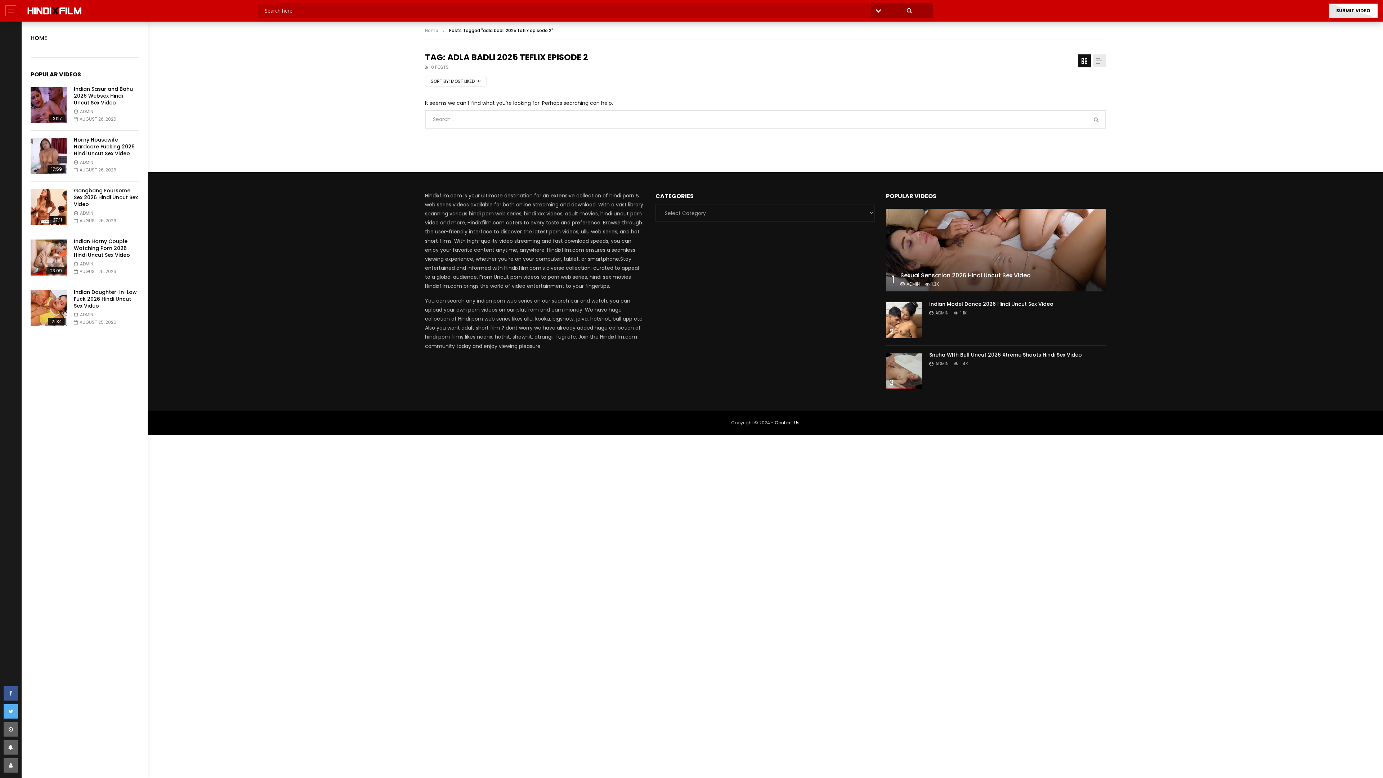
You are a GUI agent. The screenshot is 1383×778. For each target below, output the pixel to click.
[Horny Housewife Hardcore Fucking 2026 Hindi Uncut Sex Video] (49, 156)
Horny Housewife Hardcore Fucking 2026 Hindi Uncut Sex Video (104, 146)
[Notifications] (11, 747)
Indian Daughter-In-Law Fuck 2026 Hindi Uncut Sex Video (105, 299)
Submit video (1353, 11)
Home (39, 38)
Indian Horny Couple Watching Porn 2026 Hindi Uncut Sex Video (102, 248)
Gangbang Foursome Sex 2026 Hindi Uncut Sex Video (106, 197)
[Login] (11, 765)
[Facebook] (11, 693)
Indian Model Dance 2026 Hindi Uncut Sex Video (991, 304)
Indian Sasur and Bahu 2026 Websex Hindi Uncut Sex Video (103, 95)
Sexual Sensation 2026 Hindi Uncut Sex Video (965, 275)
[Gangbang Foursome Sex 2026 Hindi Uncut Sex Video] (49, 207)
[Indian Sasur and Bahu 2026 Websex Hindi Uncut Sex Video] (49, 105)
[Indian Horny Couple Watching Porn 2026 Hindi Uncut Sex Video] (49, 258)
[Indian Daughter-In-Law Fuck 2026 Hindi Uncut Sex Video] (49, 308)
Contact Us (787, 423)
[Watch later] (11, 729)
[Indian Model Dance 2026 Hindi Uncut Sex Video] (904, 320)
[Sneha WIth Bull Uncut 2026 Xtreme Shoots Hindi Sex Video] (904, 371)
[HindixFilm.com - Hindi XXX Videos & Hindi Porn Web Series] (54, 10)
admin (86, 111)
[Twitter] (11, 711)
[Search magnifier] (909, 10)
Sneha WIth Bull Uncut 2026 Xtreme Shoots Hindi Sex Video (1005, 354)
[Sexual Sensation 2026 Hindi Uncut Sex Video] (996, 250)
